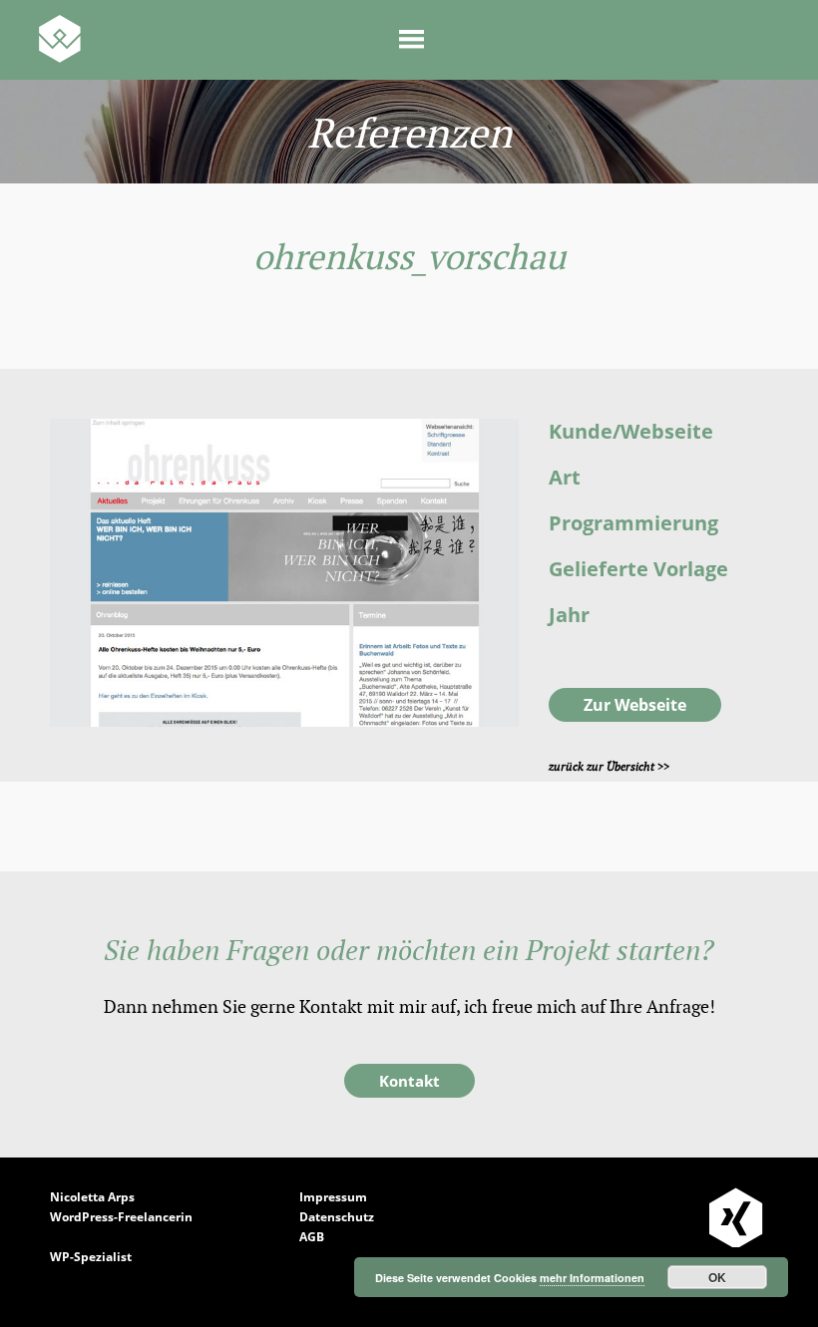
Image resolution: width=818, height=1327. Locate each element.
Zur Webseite (635, 705)
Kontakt (409, 1081)
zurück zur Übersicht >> (609, 767)
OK (717, 1277)
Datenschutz (336, 1216)
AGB (311, 1236)
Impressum (333, 1196)
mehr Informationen (592, 1277)
